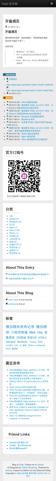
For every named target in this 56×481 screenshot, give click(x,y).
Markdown (22, 341)
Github (41, 464)
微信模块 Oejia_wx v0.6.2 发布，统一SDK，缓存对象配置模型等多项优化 (29, 129)
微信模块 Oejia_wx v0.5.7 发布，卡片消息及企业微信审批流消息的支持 (29, 106)
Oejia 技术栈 (9, 3)
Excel (8, 348)
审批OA (32, 337)
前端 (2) (13, 241)
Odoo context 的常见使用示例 (22, 387)
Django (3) (14, 218)
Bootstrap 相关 (28, 119)
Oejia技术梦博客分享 (18, 442)
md (20, 345)
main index (13, 299)
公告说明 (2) (15, 238)
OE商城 (21, 337)
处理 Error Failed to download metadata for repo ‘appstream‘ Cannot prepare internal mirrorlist (29, 410)
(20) (11, 215)
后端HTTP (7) (15, 244)
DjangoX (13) (15, 221)
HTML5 (42, 337)
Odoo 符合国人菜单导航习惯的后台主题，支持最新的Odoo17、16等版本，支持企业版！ (29, 391)
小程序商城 (19, 332)
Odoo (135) (14, 230)
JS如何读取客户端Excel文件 (21, 278)
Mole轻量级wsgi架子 (18, 448)
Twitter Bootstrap (29, 467)
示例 (16, 345)
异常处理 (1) (15, 247)
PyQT (40, 341)
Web (33, 332)
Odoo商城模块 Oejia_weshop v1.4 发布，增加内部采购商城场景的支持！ (29, 371)
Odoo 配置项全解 (29, 102)
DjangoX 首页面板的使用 (32, 116)
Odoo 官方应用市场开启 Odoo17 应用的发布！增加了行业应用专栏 (28, 397)
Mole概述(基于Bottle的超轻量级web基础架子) (28, 274)
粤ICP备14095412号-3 (39, 473)
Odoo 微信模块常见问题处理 (34, 139)
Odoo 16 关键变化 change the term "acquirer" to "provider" (25, 417)
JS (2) (12, 224)
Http (40, 332)
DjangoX (11, 341)
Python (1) (14, 233)
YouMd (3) (14, 235)
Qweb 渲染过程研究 (30, 133)
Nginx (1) (13, 227)
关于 (28, 476)
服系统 (15, 348)
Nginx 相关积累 (28, 136)
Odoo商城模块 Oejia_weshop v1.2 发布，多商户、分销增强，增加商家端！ (29, 403)
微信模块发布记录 (20, 326)
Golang (8, 470)
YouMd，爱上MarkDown (20, 445)
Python (31, 345)
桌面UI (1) (14, 250)
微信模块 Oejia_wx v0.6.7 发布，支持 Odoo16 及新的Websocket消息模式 (29, 112)
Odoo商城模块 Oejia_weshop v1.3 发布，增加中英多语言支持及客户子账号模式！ (29, 377)
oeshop (33, 341)
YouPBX (9, 345)
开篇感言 (13, 78)
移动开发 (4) (15, 253)
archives (12, 303)
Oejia (21, 464)
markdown (40, 345)
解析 (25, 345)
